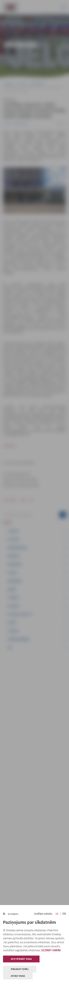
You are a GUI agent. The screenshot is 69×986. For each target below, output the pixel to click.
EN (64, 913)
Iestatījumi (13, 913)
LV (57, 913)
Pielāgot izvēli (19, 969)
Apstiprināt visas (21, 958)
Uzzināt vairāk (51, 950)
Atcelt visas (18, 975)
